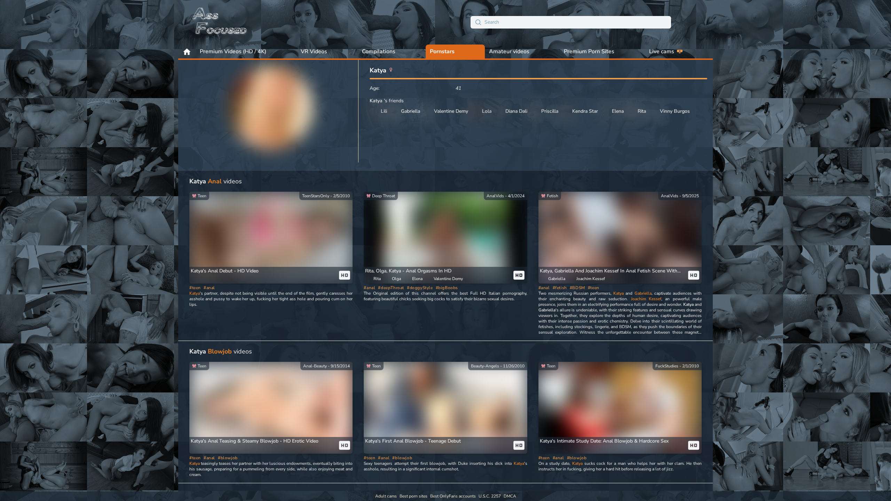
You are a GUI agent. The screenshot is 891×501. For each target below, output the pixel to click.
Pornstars (442, 51)
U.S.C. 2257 (490, 496)
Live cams (661, 51)
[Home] (220, 22)
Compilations (378, 51)
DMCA (510, 496)
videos (215, 181)
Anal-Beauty (315, 366)
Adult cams (386, 496)
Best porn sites (413, 496)
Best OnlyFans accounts (453, 496)
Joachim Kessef (646, 299)
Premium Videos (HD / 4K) (233, 51)
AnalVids (495, 196)
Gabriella (643, 293)
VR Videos (314, 51)
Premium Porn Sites (589, 51)
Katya (194, 293)
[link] (271, 238)
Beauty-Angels (485, 366)
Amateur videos (509, 51)
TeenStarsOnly (315, 196)
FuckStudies (666, 366)
